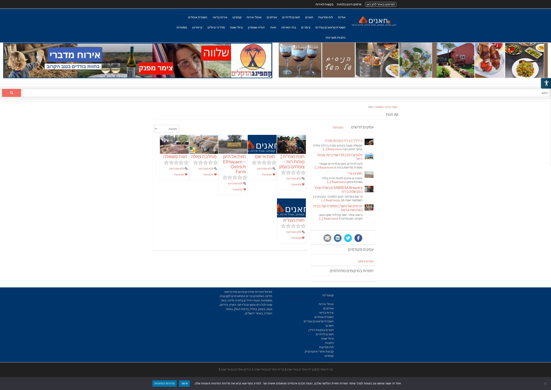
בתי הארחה (288, 27)
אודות (341, 17)
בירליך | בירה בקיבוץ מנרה (343, 140)
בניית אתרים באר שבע (301, 369)
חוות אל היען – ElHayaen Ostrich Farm (234, 164)
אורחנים (272, 17)
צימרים (305, 27)
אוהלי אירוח (254, 17)
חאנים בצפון (366, 261)
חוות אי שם (265, 156)
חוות (273, 27)
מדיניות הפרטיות (165, 383)
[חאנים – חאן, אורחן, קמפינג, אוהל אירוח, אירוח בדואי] (373, 26)
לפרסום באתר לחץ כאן (381, 4)
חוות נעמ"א (294, 220)
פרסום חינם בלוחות (349, 4)
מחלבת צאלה (204, 156)
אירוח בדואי (219, 17)
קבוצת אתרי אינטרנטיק (319, 351)
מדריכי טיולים (216, 27)
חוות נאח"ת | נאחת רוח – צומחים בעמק (292, 161)
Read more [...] (332, 149)
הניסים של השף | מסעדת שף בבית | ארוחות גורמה (337, 208)
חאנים (309, 17)
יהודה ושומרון (256, 27)
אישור (184, 383)
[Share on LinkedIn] (338, 238)
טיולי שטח (236, 27)
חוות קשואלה (175, 156)
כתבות (329, 343)
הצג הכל (338, 127)
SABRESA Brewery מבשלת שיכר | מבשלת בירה (338, 189)
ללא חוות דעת (294, 178)
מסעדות (181, 27)
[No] (545, 383)
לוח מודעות (325, 17)
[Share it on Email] (327, 238)
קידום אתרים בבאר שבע (236, 369)
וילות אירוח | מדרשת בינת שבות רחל (339, 157)
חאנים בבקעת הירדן (321, 330)
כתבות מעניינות (335, 37)
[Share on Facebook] (358, 238)
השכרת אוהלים (197, 17)
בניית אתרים (325, 369)
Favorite (296, 184)
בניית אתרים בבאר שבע (269, 369)
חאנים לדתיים (291, 17)
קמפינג (236, 17)
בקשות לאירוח (324, 4)
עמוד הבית (391, 107)
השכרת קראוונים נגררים (330, 27)
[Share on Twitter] (348, 238)
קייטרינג (197, 27)
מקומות (379, 107)
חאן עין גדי (355, 173)
